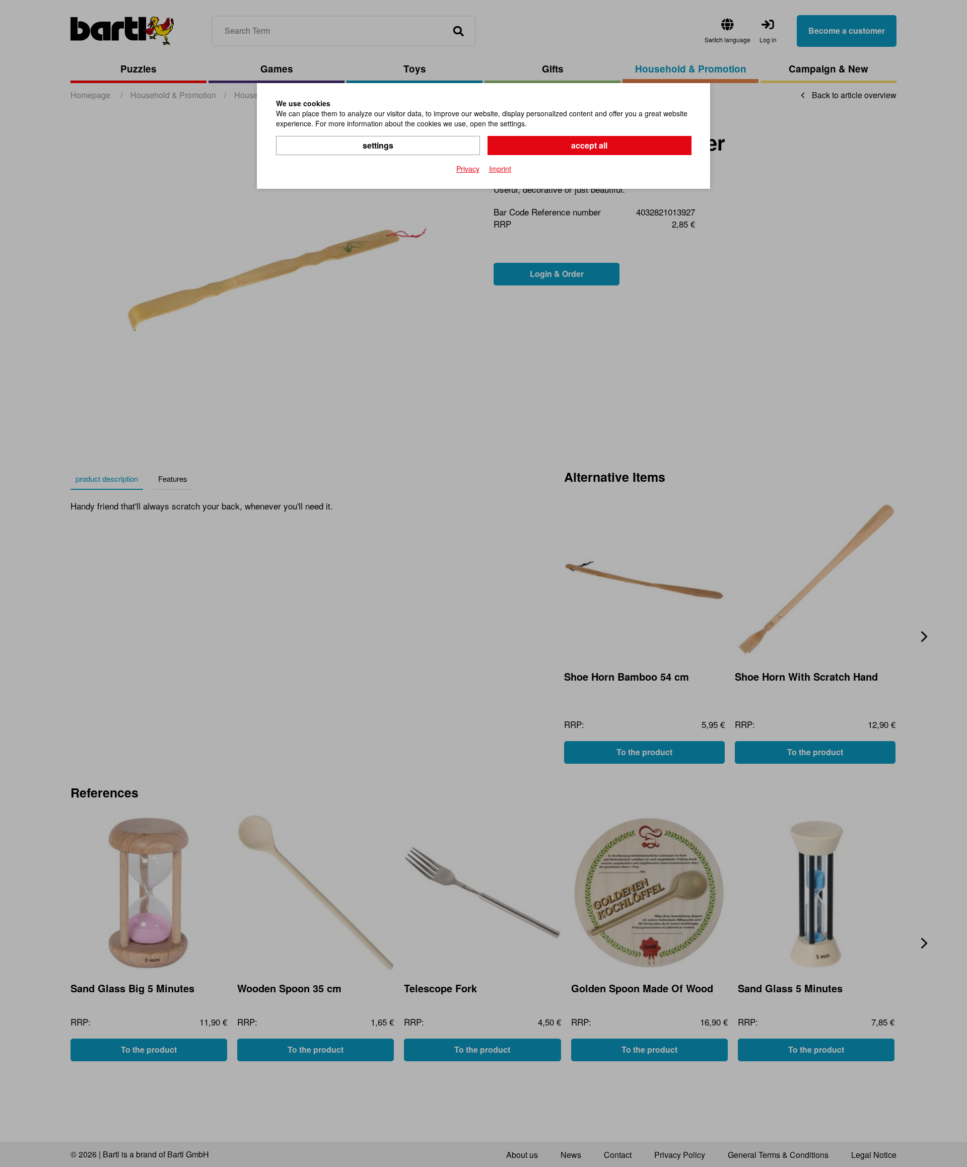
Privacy (467, 169)
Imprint (500, 169)
